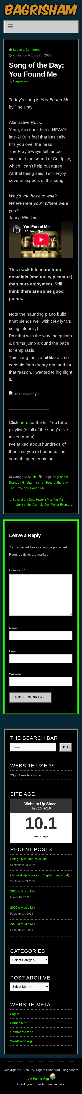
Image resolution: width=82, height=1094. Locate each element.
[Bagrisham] (41, 10)
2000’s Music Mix (22, 907)
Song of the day (56, 482)
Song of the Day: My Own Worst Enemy (42, 504)
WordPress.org (21, 1041)
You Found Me (34, 488)
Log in (14, 1014)
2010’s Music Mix (22, 924)
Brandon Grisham (21, 482)
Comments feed (21, 1032)
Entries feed (19, 1023)
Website (15, 674)
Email (13, 651)
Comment (17, 570)
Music (32, 477)
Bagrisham (21, 81)
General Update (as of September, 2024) (39, 875)
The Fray (15, 488)
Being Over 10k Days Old (28, 859)
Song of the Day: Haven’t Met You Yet (38, 499)
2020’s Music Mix (22, 891)
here (24, 422)
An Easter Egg (39, 1079)
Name (13, 628)
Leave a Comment (26, 49)
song (39, 482)
